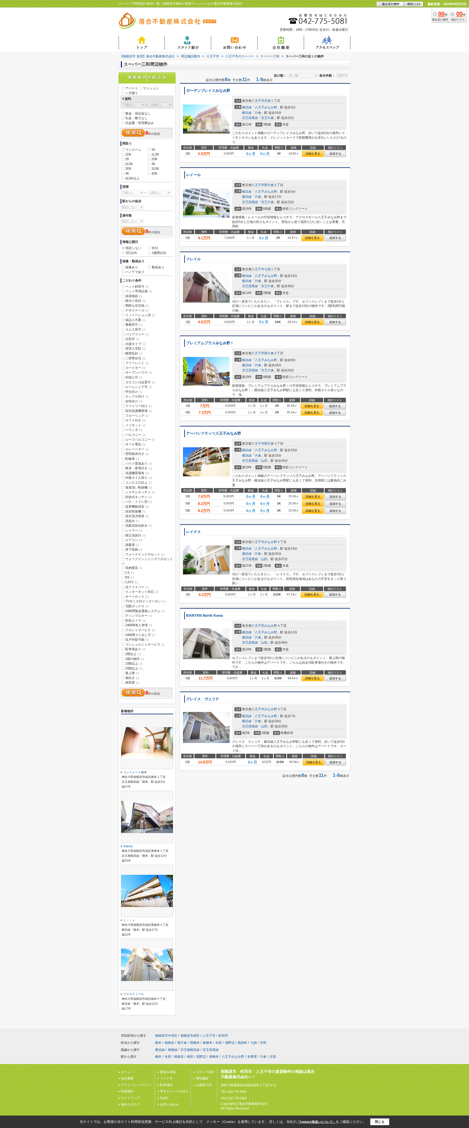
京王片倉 (267, 118)
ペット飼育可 (137, 286)
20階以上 (133, 668)
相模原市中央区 (166, 1035)
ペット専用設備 (138, 291)
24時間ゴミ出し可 (140, 635)
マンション (151, 88)
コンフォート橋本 (135, 772)
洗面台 (132, 521)
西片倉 (269, 185)
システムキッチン (140, 492)
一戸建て (131, 93)
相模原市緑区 (190, 1035)
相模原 (169, 1042)
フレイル (193, 259)
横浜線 (247, 107)
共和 (263, 1042)
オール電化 (135, 444)
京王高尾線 (250, 118)
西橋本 (195, 1042)
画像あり (131, 267)
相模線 (172, 1050)
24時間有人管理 (138, 625)
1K (153, 149)
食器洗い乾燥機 (138, 487)
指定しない (133, 248)
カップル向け (137, 396)
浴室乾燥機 (135, 511)
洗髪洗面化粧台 (138, 525)
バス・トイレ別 (138, 501)
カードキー (135, 368)
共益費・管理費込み (139, 123)
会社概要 (127, 1078)
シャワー (133, 530)
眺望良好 (133, 353)
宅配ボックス (137, 606)
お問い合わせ (169, 1104)
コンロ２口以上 (138, 482)
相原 (190, 1056)
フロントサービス (140, 630)
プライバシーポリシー (137, 1085)
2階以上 (133, 654)
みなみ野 (270, 542)
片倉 (258, 113)
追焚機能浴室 (137, 506)
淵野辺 (229, 1042)
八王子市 (258, 101)
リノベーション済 (140, 315)
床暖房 (132, 545)
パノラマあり (134, 272)
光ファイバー (137, 587)
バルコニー (135, 435)
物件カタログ (130, 1104)
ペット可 (166, 1078)
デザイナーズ (137, 310)
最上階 (132, 673)
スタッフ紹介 (205, 1072)
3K (153, 164)
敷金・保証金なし (138, 113)
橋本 (158, 1042)
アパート (131, 88)
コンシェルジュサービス (144, 644)
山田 (264, 460)
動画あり (158, 267)
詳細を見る (313, 153)
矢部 (218, 1042)
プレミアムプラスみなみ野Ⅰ (210, 343)
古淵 (272, 1056)
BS (129, 577)
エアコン (133, 540)
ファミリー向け (138, 406)
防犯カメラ (135, 620)
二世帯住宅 (135, 358)
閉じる (379, 1122)
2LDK (129, 164)
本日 (155, 248)
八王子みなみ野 (266, 107)
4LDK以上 (132, 178)
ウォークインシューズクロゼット (147, 561)
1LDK (155, 154)
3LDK (155, 168)
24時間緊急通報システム (145, 611)
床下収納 (133, 549)
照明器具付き (137, 454)
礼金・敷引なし (136, 118)
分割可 (132, 339)
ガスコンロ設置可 (140, 382)
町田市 (223, 1035)
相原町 (242, 1042)
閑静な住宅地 (137, 305)
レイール (193, 175)
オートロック (137, 596)
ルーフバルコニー (140, 439)
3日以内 (131, 253)
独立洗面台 (135, 535)
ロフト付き (135, 420)
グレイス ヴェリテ (202, 699)
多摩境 (252, 1056)
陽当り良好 (135, 301)
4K (127, 173)
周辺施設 (202, 1078)
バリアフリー (137, 334)
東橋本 (207, 1042)
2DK (154, 159)
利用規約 (127, 1091)
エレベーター (137, 449)
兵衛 (267, 101)
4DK (154, 173)
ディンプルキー (138, 615)
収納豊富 (133, 568)
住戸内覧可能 (137, 639)
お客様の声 (204, 1085)
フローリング (137, 416)
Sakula (128, 846)
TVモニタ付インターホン (145, 601)
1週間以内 (159, 253)
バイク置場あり (138, 463)
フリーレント (137, 363)
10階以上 (133, 663)
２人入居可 (135, 329)
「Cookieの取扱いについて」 (316, 1122)
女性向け (133, 401)
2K (127, 159)
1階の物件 (134, 659)
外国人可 (133, 377)
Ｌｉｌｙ (129, 920)
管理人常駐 (135, 348)
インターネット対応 (141, 592)
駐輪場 (132, 458)
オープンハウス (138, 372)
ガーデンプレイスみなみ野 (208, 91)
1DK (128, 154)
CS (129, 572)
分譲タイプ (135, 344)
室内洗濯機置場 (138, 411)
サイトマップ (130, 1098)
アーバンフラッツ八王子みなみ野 (213, 433)
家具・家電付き (138, 468)
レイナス (193, 532)
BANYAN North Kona (204, 615)
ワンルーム (133, 149)
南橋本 (214, 1056)
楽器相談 (133, 296)
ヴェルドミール (133, 994)
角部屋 (132, 682)
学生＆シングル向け (174, 1091)
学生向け (133, 392)
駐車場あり (135, 649)
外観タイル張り (138, 478)
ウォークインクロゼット (144, 554)
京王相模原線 (190, 1050)
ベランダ (133, 430)
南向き (132, 678)
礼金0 (164, 1098)
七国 (267, 269)
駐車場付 (166, 1085)
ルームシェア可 (138, 387)
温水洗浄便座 (137, 516)
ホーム (125, 1072)
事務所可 (133, 324)
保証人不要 (135, 320)
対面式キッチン (138, 497)
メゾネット (135, 425)
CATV (131, 582)
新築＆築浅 (168, 1072)
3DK (128, 168)
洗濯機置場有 (137, 473)
